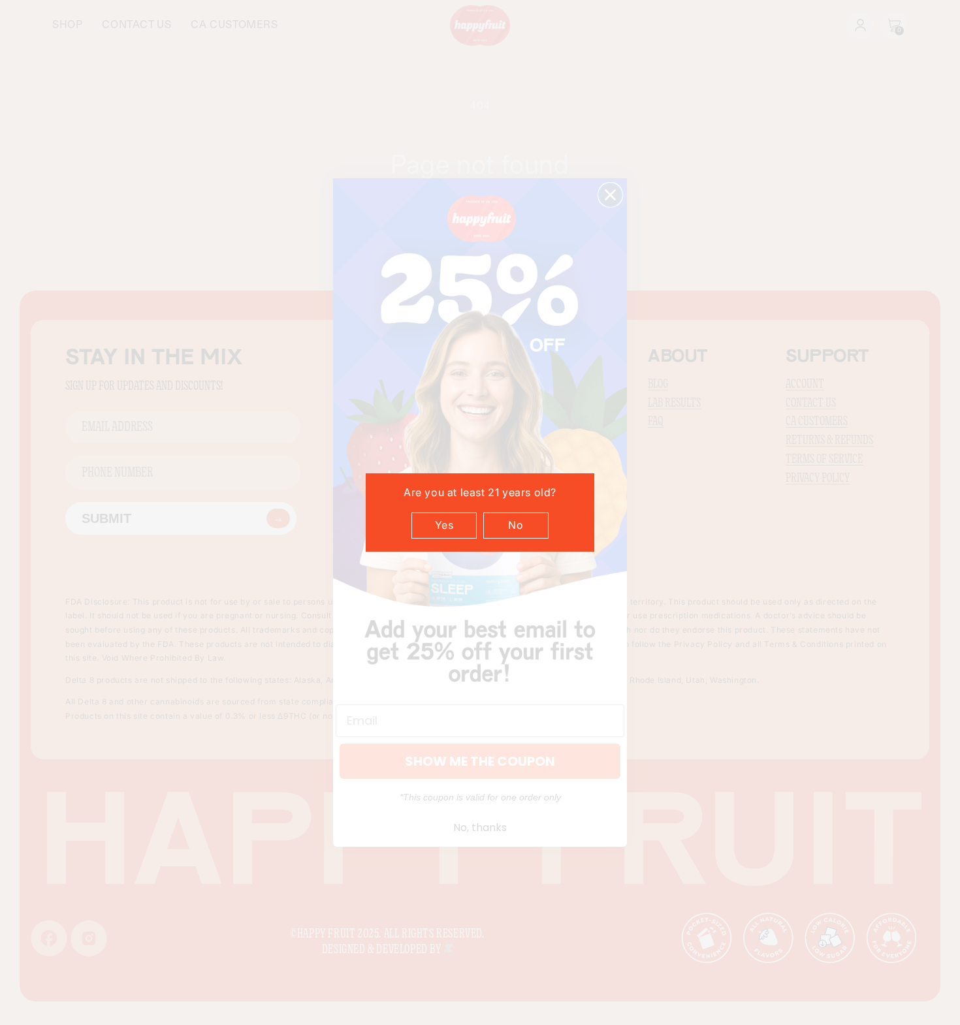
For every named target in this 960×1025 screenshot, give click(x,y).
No (515, 524)
